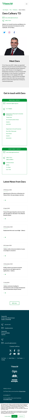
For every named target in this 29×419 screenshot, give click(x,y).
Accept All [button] (14, 416)
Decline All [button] (21, 416)
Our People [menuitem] (20, 358)
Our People (5, 9)
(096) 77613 (8, 20)
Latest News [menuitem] (12, 358)
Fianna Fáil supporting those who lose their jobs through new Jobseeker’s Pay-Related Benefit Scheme (14, 213)
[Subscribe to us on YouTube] (14, 353)
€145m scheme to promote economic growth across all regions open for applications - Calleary (12, 269)
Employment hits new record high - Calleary (14, 230)
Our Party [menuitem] (3, 358)
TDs (10, 9)
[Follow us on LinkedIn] (18, 353)
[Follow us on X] (10, 350)
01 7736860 (9, 108)
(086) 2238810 (9, 159)
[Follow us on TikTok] (10, 353)
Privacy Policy (22, 391)
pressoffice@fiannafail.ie (10, 343)
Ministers (15, 9)
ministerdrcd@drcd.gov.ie (12, 103)
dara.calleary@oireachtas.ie (11, 17)
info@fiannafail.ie (9, 328)
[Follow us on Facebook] (14, 350)
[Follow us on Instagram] (18, 350)
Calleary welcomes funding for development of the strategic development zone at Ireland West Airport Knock (14, 287)
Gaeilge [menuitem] (3, 359)
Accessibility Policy (7, 399)
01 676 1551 (8, 324)
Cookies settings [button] (8, 416)
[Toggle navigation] (26, 4)
